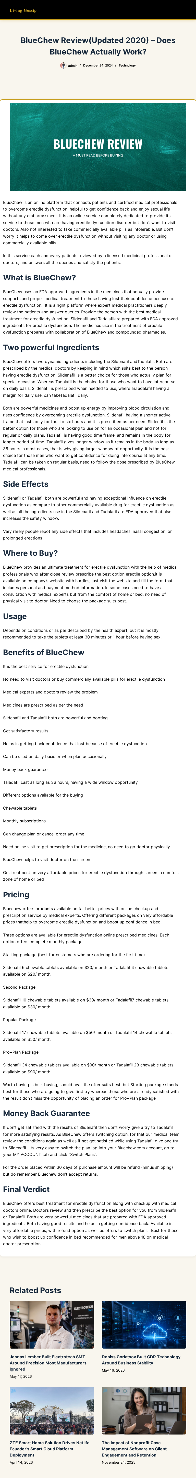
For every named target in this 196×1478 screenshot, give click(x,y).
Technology (127, 65)
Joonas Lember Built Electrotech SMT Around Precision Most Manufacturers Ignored (48, 1363)
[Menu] (184, 9)
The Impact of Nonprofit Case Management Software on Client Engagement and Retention (134, 1449)
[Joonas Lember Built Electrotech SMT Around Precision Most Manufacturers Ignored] (52, 1325)
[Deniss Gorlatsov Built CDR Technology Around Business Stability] (144, 1325)
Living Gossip (23, 10)
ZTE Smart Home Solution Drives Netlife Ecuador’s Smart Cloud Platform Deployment (50, 1449)
